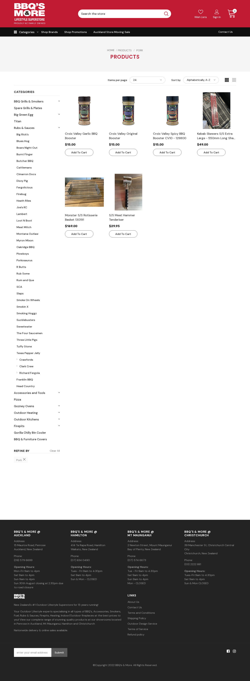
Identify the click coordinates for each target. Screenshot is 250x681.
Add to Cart (79, 152)
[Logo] (30, 12)
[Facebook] (228, 651)
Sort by (176, 80)
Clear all (55, 451)
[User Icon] (216, 11)
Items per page (117, 80)
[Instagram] (234, 651)
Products (125, 50)
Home (111, 50)
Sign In (217, 17)
